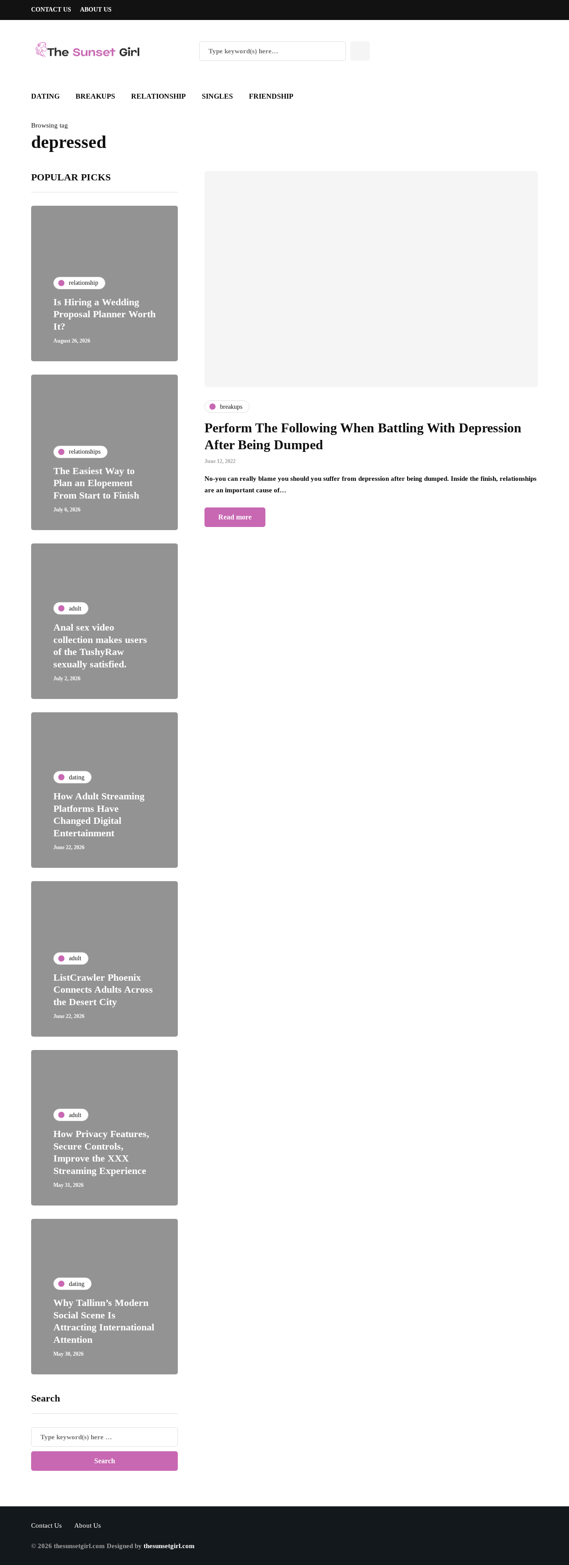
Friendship (271, 96)
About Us (96, 9)
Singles (217, 96)
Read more (235, 517)
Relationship (158, 96)
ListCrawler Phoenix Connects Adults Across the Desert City (103, 989)
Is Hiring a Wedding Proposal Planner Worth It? (104, 314)
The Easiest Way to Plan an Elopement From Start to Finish (96, 483)
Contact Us (51, 9)
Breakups (95, 96)
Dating (45, 96)
